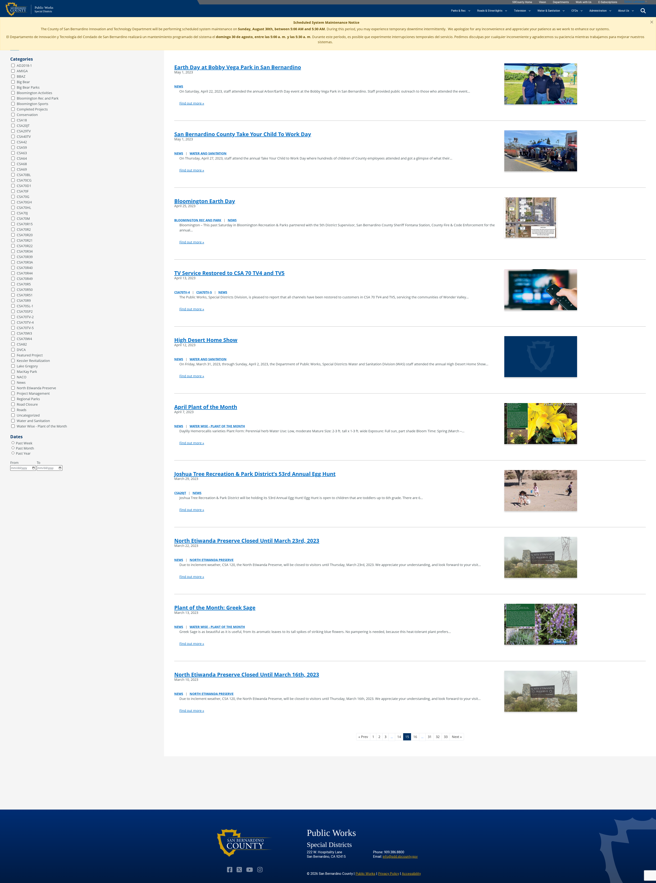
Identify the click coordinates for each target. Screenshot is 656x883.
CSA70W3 (24, 333)
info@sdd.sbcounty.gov (400, 856)
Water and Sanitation (33, 420)
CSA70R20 (25, 235)
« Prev (363, 736)
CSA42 (22, 142)
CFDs (574, 10)
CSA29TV (24, 131)
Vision (542, 2)
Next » (457, 736)
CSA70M (23, 218)
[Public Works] (244, 843)
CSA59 (22, 147)
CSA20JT (23, 125)
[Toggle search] (643, 10)
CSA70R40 (25, 267)
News (21, 382)
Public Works (365, 874)
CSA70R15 (25, 224)
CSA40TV (24, 136)
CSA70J (22, 213)
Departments (561, 2)
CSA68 (22, 164)
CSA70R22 (25, 246)
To (38, 462)
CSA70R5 (24, 284)
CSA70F (23, 191)
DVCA (21, 349)
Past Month (25, 448)
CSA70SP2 (25, 311)
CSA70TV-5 (25, 328)
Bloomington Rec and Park (38, 98)
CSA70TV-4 (25, 322)
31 (430, 736)
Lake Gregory (27, 366)
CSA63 (22, 153)
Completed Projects (32, 109)
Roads (21, 410)
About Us (623, 10)
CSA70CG (24, 180)
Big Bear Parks (28, 87)
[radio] (13, 442)
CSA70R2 (24, 229)
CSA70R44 (25, 273)
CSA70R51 (25, 295)
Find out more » (191, 103)
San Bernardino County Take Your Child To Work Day (242, 134)
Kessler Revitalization (33, 360)
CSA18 (22, 120)
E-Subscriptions (607, 2)
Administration (598, 10)
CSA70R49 (25, 278)
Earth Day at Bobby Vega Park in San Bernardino (237, 67)
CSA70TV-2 (25, 317)
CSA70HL (24, 207)
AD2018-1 (24, 65)
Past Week (24, 443)
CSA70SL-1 (25, 306)
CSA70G (23, 196)
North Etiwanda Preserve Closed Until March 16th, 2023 (246, 674)
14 (399, 736)
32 (438, 736)
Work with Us (583, 2)
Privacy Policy (388, 874)
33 (446, 736)
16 (415, 736)
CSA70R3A (25, 262)
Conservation (27, 114)
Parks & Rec (458, 10)
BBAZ (21, 76)
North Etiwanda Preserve (36, 388)
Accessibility (411, 874)
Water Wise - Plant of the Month (42, 426)
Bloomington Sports (32, 103)
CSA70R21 (25, 240)
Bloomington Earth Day (204, 201)
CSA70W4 (24, 338)
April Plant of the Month (205, 406)
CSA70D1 (24, 185)
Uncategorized (28, 415)
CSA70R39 (25, 256)
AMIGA (22, 71)
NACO (21, 377)
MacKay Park (27, 371)
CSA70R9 (24, 300)
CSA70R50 (25, 289)
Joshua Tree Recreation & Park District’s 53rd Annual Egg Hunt (255, 473)
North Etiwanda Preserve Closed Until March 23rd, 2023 (246, 540)
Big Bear (23, 82)
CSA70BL (24, 175)
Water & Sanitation (548, 10)
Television (520, 10)
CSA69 (22, 169)
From (14, 462)
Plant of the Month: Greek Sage (214, 607)
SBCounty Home (522, 2)
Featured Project (30, 355)
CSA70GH (24, 202)
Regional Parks (28, 399)
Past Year (23, 453)
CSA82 (22, 344)
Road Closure (27, 404)
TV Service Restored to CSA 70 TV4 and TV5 (229, 273)
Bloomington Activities (34, 93)
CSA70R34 (25, 251)
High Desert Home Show (205, 339)
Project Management (33, 393)
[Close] (652, 22)
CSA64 (22, 158)
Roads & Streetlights (489, 10)
